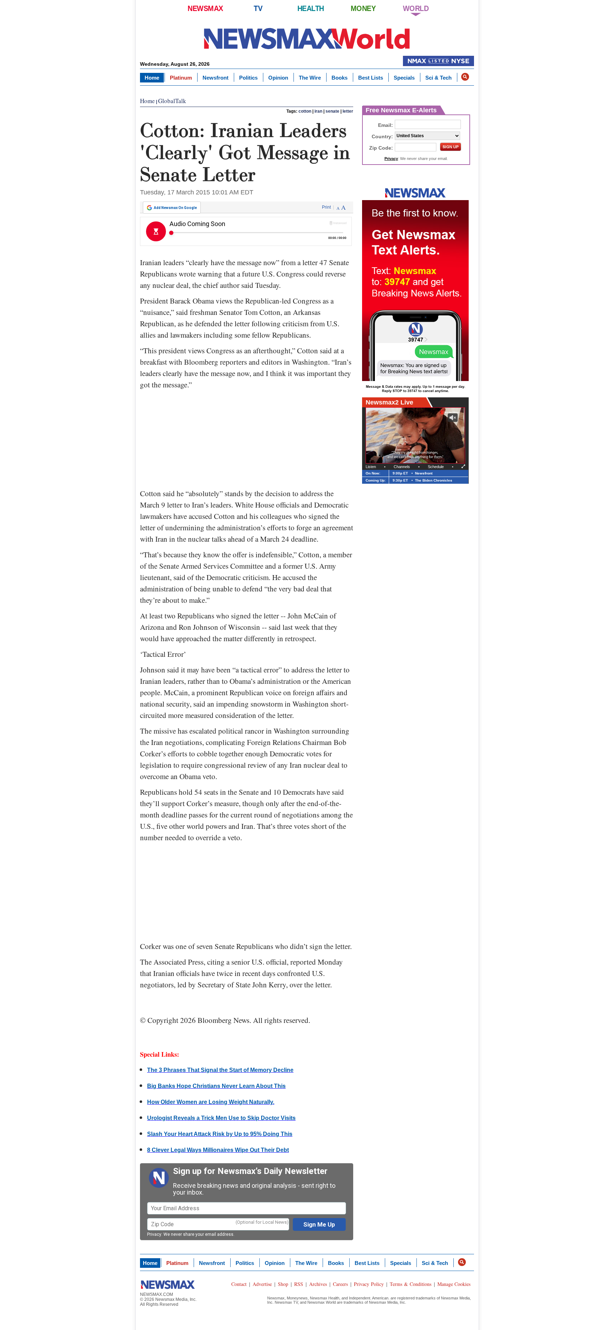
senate (332, 111)
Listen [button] (371, 467)
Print (326, 207)
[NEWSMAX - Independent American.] (307, 38)
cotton (304, 111)
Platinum (181, 78)
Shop (283, 1284)
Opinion (278, 78)
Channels (402, 467)
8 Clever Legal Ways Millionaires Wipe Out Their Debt (218, 1150)
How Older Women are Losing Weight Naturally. (210, 1102)
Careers (340, 1284)
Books (340, 78)
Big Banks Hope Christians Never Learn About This (216, 1086)
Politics (248, 78)
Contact (239, 1284)
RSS (298, 1284)
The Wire (310, 78)
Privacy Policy (369, 1284)
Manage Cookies (453, 1284)
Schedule (436, 467)
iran (318, 111)
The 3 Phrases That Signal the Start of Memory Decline (220, 1070)
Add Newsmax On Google (175, 208)
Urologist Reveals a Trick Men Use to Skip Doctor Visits (221, 1118)
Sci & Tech (438, 78)
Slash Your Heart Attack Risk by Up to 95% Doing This (219, 1134)
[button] (465, 77)
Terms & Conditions (410, 1284)
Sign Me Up (319, 1224)
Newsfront (215, 78)
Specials (404, 78)
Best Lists (370, 78)
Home (152, 78)
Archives (318, 1284)
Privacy (154, 1234)
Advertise (262, 1284)
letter (348, 111)
